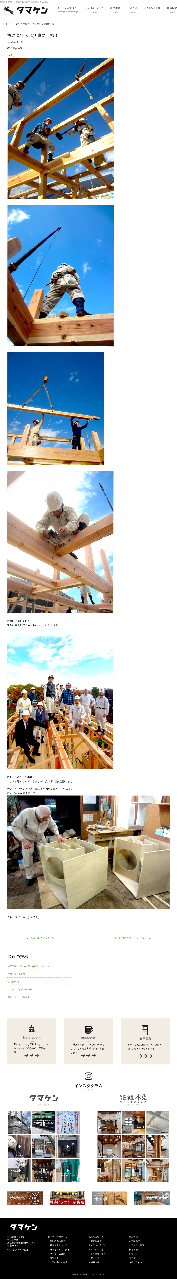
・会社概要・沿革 (97, 1254)
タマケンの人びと (97, 1245)
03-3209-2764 (20, 1250)
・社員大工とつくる (57, 1245)
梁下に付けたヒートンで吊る (130, 937)
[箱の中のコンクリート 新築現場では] (19, 1146)
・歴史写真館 (95, 1241)
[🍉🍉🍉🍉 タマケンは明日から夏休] (19, 1122)
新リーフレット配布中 (19, 997)
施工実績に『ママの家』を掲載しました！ (29, 966)
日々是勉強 (13, 982)
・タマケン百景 (96, 1249)
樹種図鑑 (133, 1249)
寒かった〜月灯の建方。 (44, 937)
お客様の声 (134, 1241)
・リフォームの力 (56, 1254)
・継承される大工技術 (59, 1249)
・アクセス (93, 1258)
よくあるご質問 (136, 1245)
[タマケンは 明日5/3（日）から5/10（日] (19, 1170)
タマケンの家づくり (57, 1237)
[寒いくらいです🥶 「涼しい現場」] (43, 1122)
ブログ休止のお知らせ (19, 974)
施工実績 (133, 1237)
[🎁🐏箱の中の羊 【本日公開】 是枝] (43, 1146)
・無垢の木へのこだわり (60, 1241)
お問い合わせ (135, 1262)
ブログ (132, 1258)
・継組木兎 (53, 1258)
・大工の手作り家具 (57, 1262)
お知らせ (133, 1254)
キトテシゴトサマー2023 (20, 989)
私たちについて (96, 1237)
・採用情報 (93, 1262)
